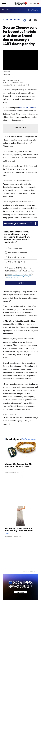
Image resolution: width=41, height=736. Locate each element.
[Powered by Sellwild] (33, 572)
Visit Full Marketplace (29, 439)
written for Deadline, (27, 107)
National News (11, 20)
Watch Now (34, 3)
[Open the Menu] (4, 3)
